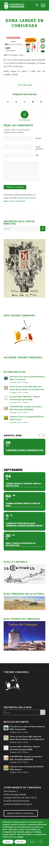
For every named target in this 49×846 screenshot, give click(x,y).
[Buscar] (35, 5)
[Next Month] (43, 435)
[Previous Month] (40, 435)
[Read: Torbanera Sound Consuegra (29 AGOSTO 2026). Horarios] (6, 418)
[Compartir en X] (16, 101)
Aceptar (8, 842)
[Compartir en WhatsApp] (25, 101)
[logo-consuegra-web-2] (20, 5)
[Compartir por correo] (33, 101)
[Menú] (41, 5)
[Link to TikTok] (41, 101)
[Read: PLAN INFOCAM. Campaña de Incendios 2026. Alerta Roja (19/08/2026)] (6, 408)
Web (37, 155)
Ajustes (32, 842)
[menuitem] (35, 5)
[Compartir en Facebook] (8, 101)
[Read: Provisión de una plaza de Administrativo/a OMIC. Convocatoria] (6, 378)
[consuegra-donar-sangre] (24, 44)
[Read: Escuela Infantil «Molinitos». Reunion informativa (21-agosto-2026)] (6, 398)
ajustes (20, 837)
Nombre (38, 139)
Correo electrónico (39, 149)
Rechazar (20, 842)
